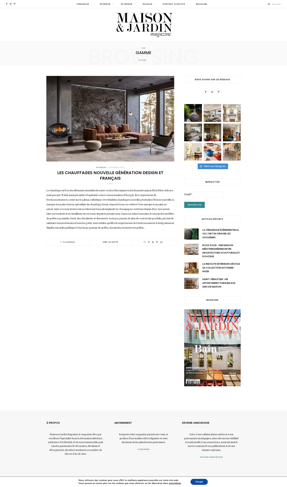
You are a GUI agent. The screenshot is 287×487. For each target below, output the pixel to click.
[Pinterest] (157, 242)
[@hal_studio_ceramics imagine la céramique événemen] (193, 113)
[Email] (161, 242)
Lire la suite (110, 242)
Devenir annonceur (211, 457)
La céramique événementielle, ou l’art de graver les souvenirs (220, 233)
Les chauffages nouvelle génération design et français (110, 175)
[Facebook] (148, 242)
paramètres (175, 483)
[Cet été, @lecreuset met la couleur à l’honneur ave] (212, 152)
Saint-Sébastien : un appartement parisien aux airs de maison (219, 283)
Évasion (147, 4)
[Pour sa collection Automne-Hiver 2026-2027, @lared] (193, 152)
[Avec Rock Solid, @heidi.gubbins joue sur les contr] (212, 113)
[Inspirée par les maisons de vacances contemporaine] (212, 132)
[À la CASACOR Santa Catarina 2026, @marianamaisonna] (193, 132)
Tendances (82, 4)
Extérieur (126, 4)
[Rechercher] (269, 4)
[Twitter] (153, 242)
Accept (199, 481)
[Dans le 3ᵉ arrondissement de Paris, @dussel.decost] (232, 113)
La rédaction (69, 242)
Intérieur (105, 4)
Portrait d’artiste (174, 4)
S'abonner (144, 449)
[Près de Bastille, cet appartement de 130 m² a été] (232, 132)
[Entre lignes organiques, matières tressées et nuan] (232, 152)
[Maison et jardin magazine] (143, 24)
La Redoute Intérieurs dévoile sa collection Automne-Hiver (221, 267)
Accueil (142, 60)
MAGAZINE (201, 4)
